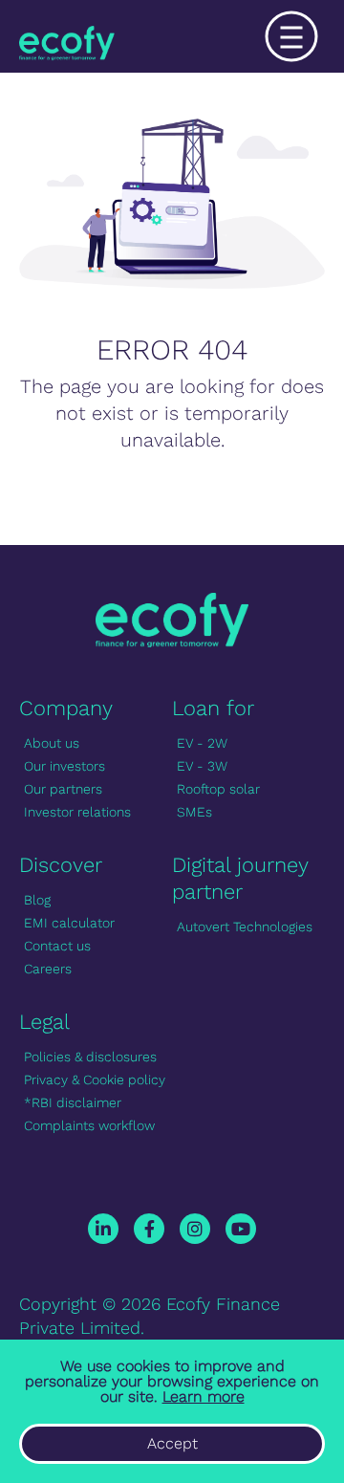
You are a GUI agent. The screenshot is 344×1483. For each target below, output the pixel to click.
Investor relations (77, 811)
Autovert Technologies (244, 926)
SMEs (194, 811)
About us (51, 743)
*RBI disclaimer (72, 1102)
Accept (172, 1443)
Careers (48, 968)
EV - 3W (202, 766)
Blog (37, 899)
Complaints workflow (89, 1125)
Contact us (57, 945)
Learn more (203, 1396)
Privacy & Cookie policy (94, 1079)
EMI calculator (69, 922)
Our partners (63, 788)
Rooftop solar (218, 788)
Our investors (64, 766)
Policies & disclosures (90, 1056)
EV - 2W (202, 743)
